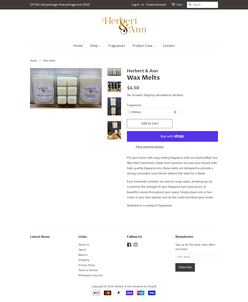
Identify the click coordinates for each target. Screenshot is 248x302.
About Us (83, 244)
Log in (136, 5)
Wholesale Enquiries (90, 275)
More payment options (150, 146)
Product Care (143, 46)
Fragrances (116, 46)
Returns (82, 255)
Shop (94, 46)
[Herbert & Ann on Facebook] (129, 245)
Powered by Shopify (145, 286)
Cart (180, 5)
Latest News (40, 237)
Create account (156, 5)
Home (78, 46)
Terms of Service (87, 270)
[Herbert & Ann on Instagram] (135, 245)
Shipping (149, 95)
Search (82, 249)
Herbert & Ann (123, 286)
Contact (169, 46)
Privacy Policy (86, 265)
